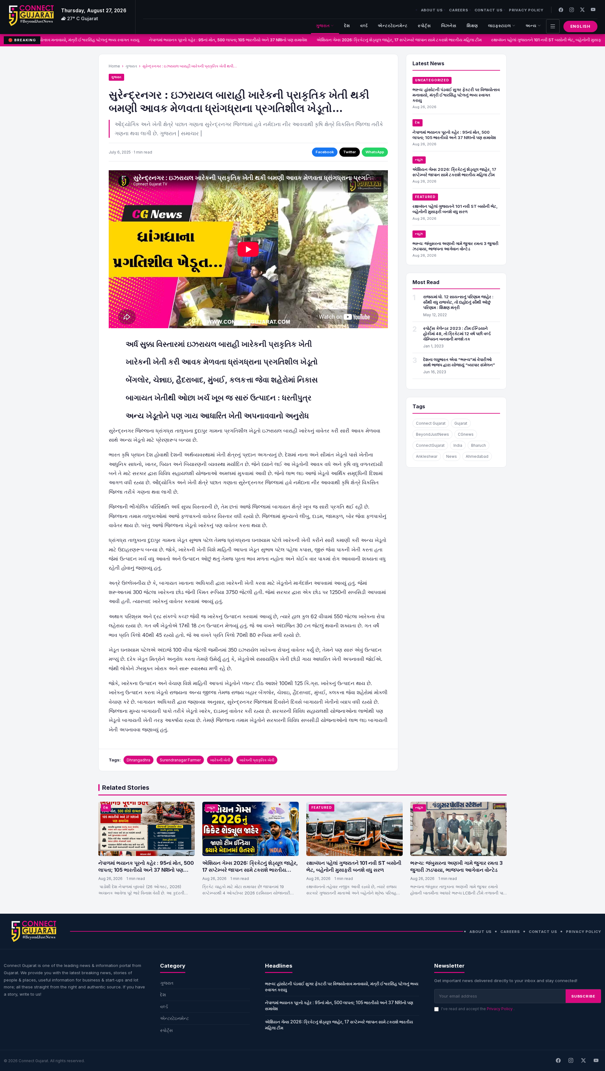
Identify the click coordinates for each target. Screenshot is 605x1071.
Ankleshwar (426, 456)
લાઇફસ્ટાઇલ (499, 25)
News (451, 456)
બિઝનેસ (449, 25)
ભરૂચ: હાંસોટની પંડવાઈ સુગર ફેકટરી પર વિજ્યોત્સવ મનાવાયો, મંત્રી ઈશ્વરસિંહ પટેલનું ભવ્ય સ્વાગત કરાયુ (456, 95)
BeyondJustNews (432, 434)
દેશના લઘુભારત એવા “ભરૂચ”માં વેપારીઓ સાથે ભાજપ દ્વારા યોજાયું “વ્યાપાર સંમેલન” (459, 362)
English (580, 26)
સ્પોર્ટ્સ (424, 25)
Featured (425, 197)
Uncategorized (432, 80)
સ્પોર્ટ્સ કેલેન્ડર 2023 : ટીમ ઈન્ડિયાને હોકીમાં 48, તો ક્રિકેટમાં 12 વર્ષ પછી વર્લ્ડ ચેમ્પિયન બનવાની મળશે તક (457, 333)
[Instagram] (571, 9)
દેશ (347, 25)
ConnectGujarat (430, 445)
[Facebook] (560, 9)
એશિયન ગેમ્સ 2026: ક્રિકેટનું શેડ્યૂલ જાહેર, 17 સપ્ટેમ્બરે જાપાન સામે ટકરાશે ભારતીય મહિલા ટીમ (389, 40)
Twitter (349, 152)
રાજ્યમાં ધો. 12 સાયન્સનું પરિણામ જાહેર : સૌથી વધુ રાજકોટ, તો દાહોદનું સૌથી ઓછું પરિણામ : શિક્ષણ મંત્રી (458, 302)
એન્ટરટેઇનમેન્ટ (393, 25)
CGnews (466, 434)
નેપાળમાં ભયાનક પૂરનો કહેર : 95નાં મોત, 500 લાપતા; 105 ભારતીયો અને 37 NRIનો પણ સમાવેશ (218, 40)
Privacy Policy (526, 10)
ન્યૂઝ (419, 160)
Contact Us (489, 10)
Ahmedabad (477, 456)
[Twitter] (582, 9)
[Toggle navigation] (553, 26)
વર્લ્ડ (364, 25)
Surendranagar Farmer (180, 760)
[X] (583, 1060)
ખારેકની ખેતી (220, 760)
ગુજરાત (323, 25)
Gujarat (460, 423)
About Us (432, 10)
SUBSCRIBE (583, 996)
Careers (458, 10)
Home (114, 66)
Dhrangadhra (138, 760)
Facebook (325, 152)
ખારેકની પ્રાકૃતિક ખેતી (256, 760)
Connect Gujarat (431, 423)
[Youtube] (593, 9)
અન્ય (531, 25)
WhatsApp (375, 152)
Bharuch (478, 445)
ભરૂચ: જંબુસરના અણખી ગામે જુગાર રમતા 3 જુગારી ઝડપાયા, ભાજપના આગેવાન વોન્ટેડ (455, 246)
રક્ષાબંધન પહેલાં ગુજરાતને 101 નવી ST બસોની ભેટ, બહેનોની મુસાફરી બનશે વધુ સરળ (455, 209)
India (457, 445)
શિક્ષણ (472, 25)
